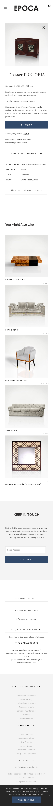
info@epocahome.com (26, 619)
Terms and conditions (26, 696)
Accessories (46, 484)
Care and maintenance (26, 711)
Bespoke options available (16, 143)
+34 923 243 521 (26, 139)
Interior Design (26, 746)
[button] (44, 28)
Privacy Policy (26, 699)
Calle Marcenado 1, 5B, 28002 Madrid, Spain (26, 774)
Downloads (26, 715)
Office (35, 180)
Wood (23, 170)
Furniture (38, 190)
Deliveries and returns (26, 703)
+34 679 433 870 (26, 778)
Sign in (26, 133)
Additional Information (26, 153)
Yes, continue (26, 800)
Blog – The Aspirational (26, 754)
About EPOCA (26, 734)
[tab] (26, 125)
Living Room (26, 180)
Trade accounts (26, 718)
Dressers (25, 175)
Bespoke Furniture (26, 738)
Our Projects (26, 742)
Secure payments (26, 707)
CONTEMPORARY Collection (33, 164)
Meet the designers (26, 750)
